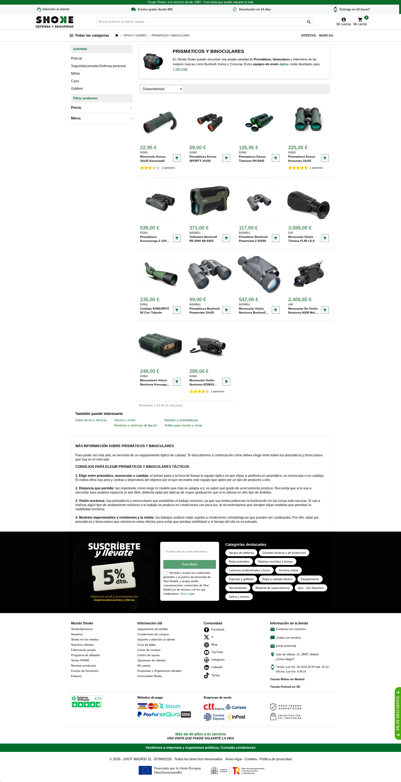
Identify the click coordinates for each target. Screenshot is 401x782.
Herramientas (238, 587)
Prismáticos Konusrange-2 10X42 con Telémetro (155, 241)
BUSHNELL (195, 232)
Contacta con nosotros (288, 629)
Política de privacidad (276, 759)
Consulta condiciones (238, 747)
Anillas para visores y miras (183, 425)
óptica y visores (239, 596)
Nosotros (77, 634)
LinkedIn (207, 667)
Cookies (251, 759)
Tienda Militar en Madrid (287, 679)
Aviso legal (233, 759)
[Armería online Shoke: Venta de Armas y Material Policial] (55, 21)
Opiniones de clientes (151, 660)
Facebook (207, 629)
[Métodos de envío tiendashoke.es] (214, 707)
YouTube (207, 652)
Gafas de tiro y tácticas (91, 420)
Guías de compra (148, 650)
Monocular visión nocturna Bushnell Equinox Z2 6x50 (252, 312)
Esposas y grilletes (241, 579)
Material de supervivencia (272, 587)
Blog (207, 644)
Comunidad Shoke (149, 676)
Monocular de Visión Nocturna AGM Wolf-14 (303, 312)
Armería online (288, 570)
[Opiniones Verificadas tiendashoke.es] (86, 702)
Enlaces (76, 676)
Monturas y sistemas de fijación (135, 425)
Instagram (207, 659)
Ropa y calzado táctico (277, 579)
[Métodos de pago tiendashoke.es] (147, 707)
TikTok (207, 675)
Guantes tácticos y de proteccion (284, 552)
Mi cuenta (143, 665)
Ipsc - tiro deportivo (311, 587)
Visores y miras (125, 420)
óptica (283, 64)
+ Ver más (180, 69)
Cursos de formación (85, 670)
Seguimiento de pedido (152, 629)
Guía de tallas (146, 644)
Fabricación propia (83, 650)
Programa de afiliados (85, 655)
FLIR (290, 232)
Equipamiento (310, 579)
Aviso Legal (187, 593)
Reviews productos (83, 665)
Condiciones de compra (153, 634)
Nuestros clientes (82, 644)
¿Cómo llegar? (285, 659)
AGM (290, 304)
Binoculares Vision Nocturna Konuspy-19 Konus (154, 384)
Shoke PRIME (80, 660)
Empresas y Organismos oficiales (159, 670)
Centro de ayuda (148, 655)
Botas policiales (239, 561)
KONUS (144, 152)
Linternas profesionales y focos (249, 570)
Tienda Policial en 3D (285, 686)
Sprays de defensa (241, 552)
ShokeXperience (82, 629)
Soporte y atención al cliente (156, 639)
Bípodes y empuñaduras (181, 420)
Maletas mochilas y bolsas (275, 561)
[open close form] (398, 713)
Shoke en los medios (85, 639)
